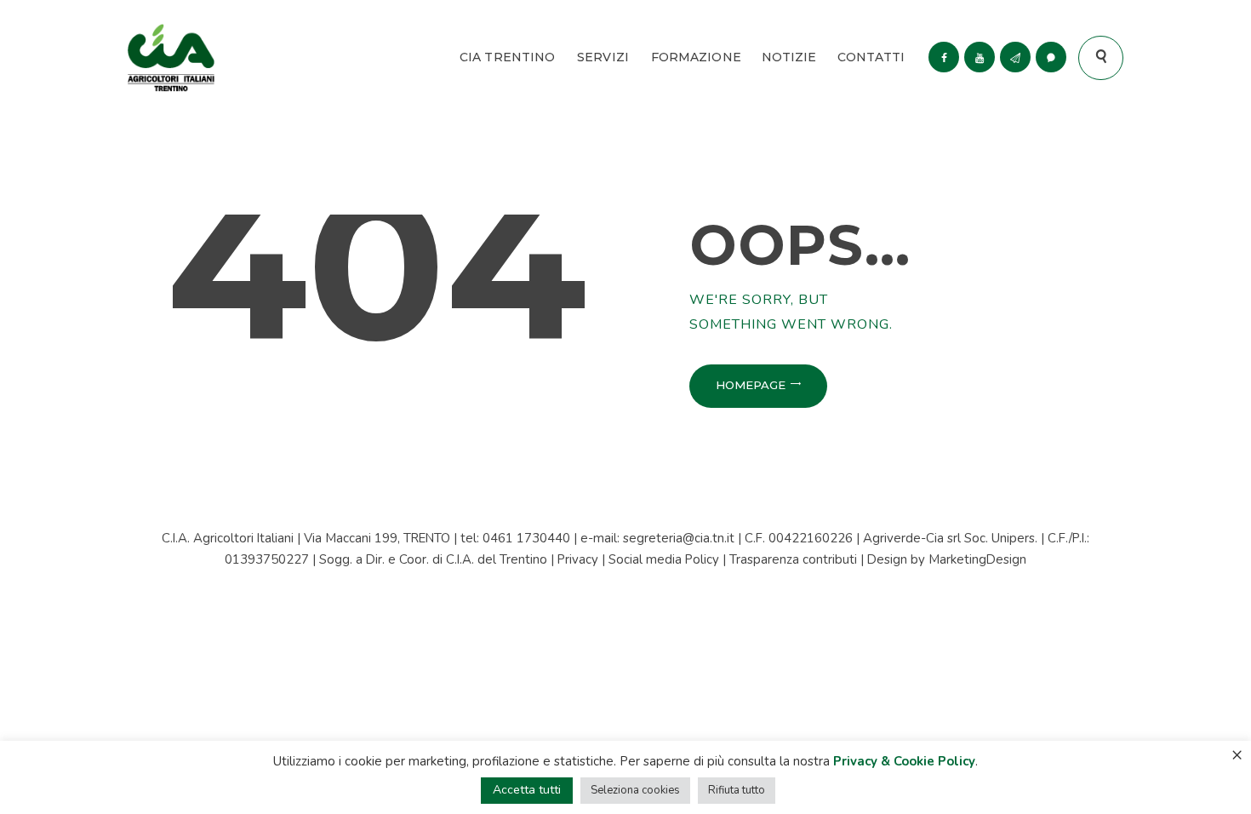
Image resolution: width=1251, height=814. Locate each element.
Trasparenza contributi (793, 559)
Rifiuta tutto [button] (736, 790)
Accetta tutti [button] (527, 790)
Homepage (750, 385)
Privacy (577, 559)
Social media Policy (663, 559)
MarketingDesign (977, 559)
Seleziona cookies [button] (635, 790)
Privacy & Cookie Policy (904, 761)
